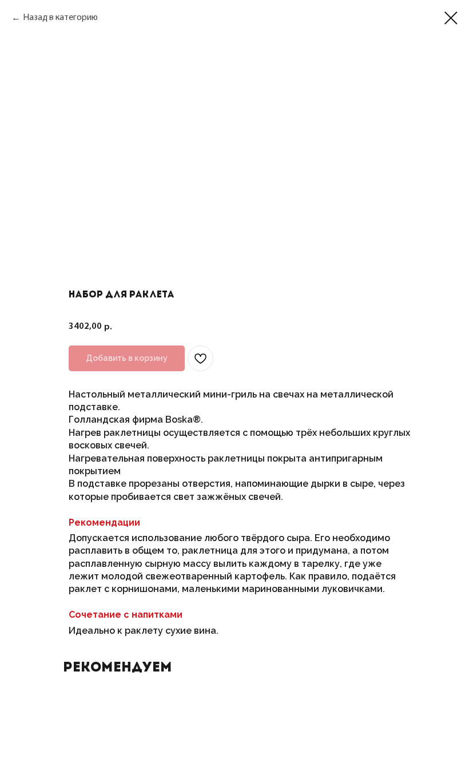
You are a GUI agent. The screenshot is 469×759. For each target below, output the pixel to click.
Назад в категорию (60, 17)
